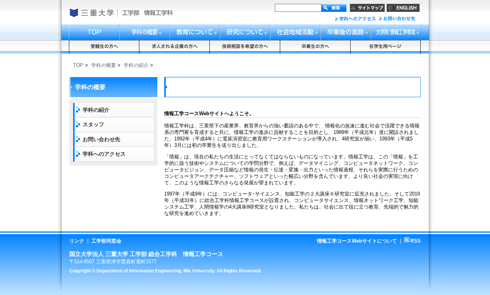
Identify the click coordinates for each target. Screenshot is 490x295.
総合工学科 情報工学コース (165, 13)
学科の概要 (144, 32)
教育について (195, 32)
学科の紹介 (136, 65)
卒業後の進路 (346, 32)
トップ (94, 32)
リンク (76, 241)
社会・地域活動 (296, 32)
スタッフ (93, 124)
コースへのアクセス (355, 18)
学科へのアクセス (104, 154)
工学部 (130, 13)
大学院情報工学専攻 (396, 32)
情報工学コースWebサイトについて (357, 241)
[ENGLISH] (403, 8)
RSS (412, 241)
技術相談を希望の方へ (245, 47)
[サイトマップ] (367, 8)
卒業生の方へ (315, 47)
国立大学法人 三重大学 (91, 13)
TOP (78, 65)
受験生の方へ (104, 47)
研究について (245, 32)
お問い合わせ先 (397, 18)
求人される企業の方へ (174, 47)
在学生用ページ (386, 47)
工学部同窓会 (106, 241)
